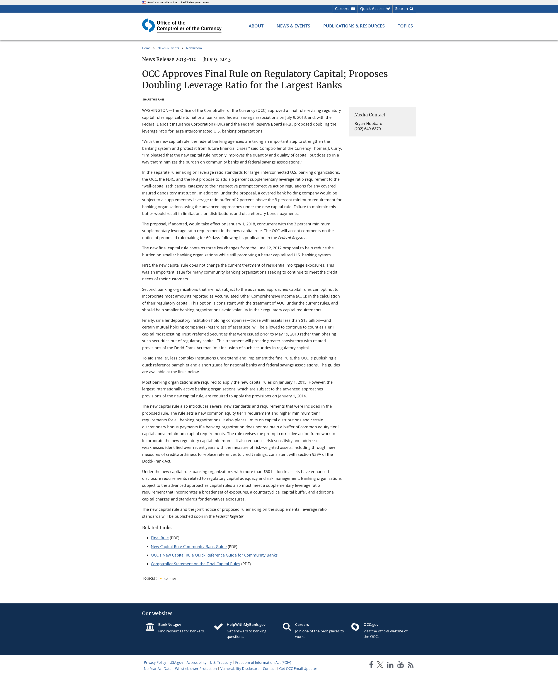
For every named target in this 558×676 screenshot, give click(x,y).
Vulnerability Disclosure (239, 668)
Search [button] (401, 8)
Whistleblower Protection (196, 668)
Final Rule (160, 537)
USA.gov (176, 662)
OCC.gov (371, 624)
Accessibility (196, 662)
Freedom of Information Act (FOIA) (263, 662)
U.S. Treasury (221, 662)
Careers (342, 8)
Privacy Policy (155, 662)
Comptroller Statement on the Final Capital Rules (195, 563)
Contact (269, 668)
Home (146, 48)
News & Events (168, 48)
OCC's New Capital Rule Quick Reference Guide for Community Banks (214, 555)
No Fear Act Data (158, 668)
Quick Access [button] (372, 8)
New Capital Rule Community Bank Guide (189, 546)
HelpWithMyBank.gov (246, 624)
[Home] (220, 627)
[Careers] (288, 627)
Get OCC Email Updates (298, 668)
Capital (170, 578)
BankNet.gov (169, 624)
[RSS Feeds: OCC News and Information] (410, 665)
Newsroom (194, 48)
